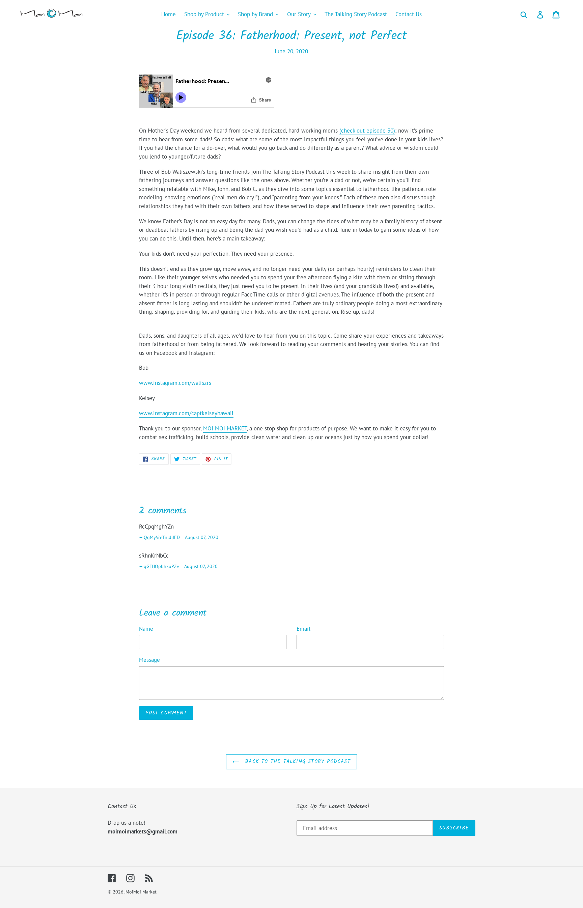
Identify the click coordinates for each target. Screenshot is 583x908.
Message (149, 659)
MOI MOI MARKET (225, 428)
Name (146, 628)
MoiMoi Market (141, 892)
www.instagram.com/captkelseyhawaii (186, 413)
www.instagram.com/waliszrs (175, 383)
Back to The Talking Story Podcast (297, 762)
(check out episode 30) (367, 130)
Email (303, 628)
